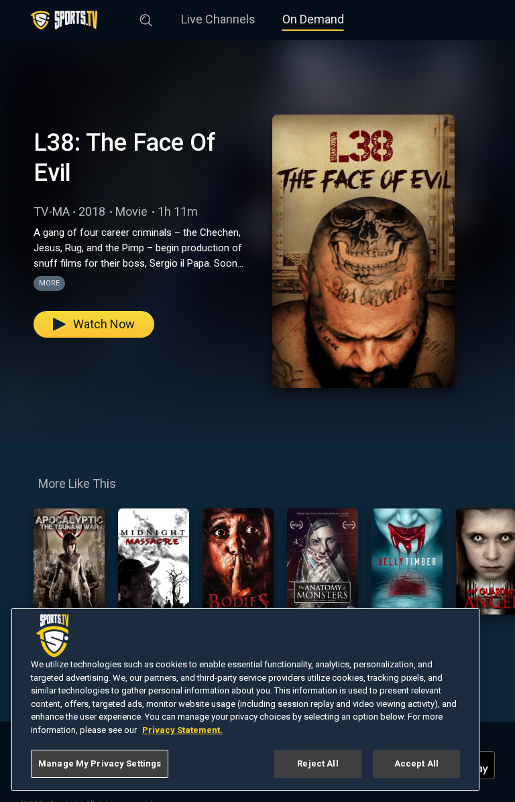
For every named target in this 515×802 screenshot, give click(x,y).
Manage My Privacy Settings (99, 763)
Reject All (317, 763)
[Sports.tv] (63, 20)
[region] (245, 699)
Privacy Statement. (182, 730)
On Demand (313, 19)
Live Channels (218, 19)
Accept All (416, 763)
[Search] (146, 17)
